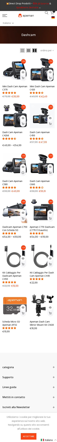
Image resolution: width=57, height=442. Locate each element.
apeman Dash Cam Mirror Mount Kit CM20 (42, 323)
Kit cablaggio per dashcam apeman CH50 (11, 275)
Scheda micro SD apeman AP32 (11, 323)
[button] (8, 23)
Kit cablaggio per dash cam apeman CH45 (42, 274)
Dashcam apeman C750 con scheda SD (14, 228)
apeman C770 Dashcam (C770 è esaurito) (42, 228)
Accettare (28, 436)
